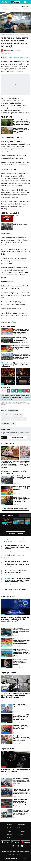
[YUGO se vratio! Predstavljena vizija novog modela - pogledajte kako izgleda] (6, 632)
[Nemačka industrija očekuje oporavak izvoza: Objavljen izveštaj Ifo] (7, 348)
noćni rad (15, 414)
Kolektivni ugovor (6, 414)
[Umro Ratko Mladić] (7, 218)
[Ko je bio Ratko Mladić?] (7, 226)
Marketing (9, 851)
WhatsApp (25, 397)
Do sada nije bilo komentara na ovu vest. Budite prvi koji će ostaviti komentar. (15, 433)
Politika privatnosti (13, 855)
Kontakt (21, 855)
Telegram (8, 399)
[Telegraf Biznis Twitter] (13, 846)
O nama (4, 851)
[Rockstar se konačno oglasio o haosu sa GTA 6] (6, 708)
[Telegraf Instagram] (17, 846)
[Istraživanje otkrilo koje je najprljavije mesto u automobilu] (15, 759)
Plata (21, 414)
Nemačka (3, 410)
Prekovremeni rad (13, 410)
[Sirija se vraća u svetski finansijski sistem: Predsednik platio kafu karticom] (6, 663)
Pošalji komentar (17, 437)
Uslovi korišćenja (24, 851)
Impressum (16, 851)
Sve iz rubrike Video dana (15, 533)
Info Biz (3, 34)
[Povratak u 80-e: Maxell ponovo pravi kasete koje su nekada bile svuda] (6, 729)
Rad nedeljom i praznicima (18, 419)
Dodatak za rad (5, 419)
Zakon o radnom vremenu (8, 423)
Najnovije (8, 596)
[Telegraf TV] (22, 846)
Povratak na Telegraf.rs (5, 2)
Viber (2, 399)
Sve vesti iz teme (15, 508)
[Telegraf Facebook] (8, 846)
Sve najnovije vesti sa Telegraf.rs (15, 589)
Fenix (14, 322)
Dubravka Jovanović (9, 50)
